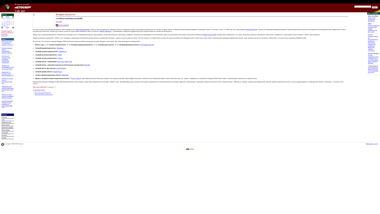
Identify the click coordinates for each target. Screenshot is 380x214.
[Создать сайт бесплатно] (190, 149)
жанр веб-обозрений (82, 29)
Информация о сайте (371, 144)
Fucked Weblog (61, 68)
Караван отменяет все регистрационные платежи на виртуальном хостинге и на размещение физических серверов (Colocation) (373, 43)
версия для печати (63, 25)
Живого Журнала (105, 31)
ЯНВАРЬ (8, 16)
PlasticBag (60, 48)
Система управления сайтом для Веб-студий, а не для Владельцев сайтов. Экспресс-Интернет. (373, 59)
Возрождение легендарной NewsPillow (372, 19)
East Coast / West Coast (64, 61)
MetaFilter (65, 75)
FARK (60, 55)
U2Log (60, 58)
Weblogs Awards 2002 (209, 34)
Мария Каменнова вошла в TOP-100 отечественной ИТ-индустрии (373, 70)
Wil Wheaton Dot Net (147, 45)
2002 (7, 27)
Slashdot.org (62, 51)
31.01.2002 (26, 4)
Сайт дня (19, 4)
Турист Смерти (76, 78)
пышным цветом (251, 29)
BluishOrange (57, 72)
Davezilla (87, 65)
